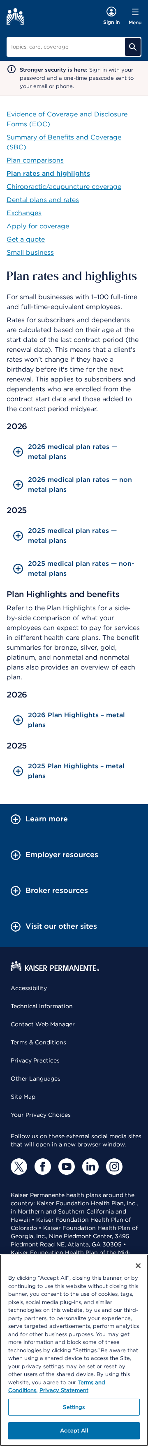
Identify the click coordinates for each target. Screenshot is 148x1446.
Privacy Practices (35, 1060)
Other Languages (35, 1078)
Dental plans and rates (43, 200)
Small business (30, 252)
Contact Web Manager (43, 1024)
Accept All (74, 1430)
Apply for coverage (38, 226)
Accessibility (29, 988)
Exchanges (24, 213)
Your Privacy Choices (41, 1114)
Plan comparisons (35, 160)
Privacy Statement (63, 1390)
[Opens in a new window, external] (19, 1166)
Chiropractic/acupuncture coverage (64, 187)
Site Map (23, 1096)
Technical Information (42, 1006)
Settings (74, 1407)
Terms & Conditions (38, 1042)
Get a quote (26, 239)
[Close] (138, 1266)
